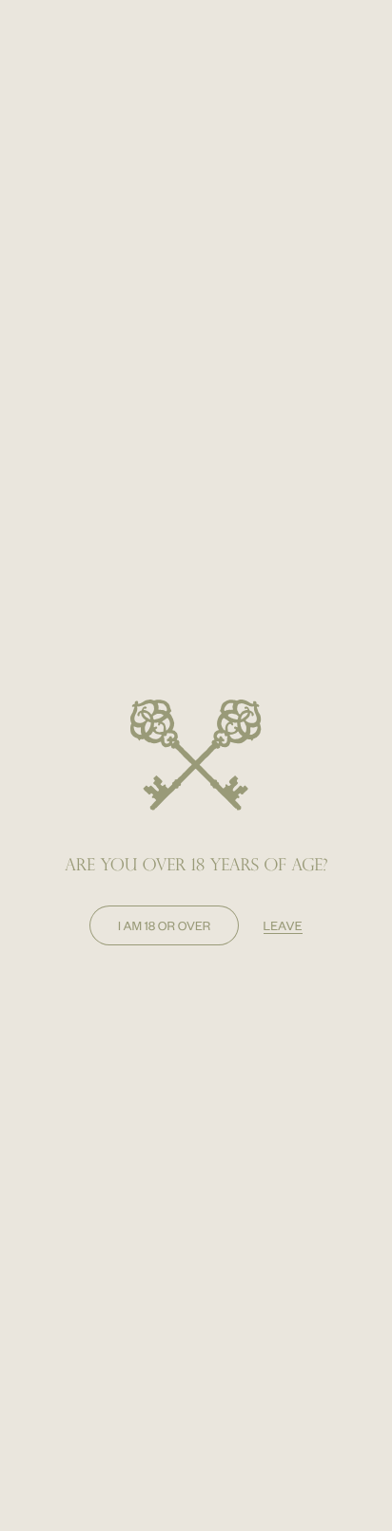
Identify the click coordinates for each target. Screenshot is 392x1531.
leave (283, 925)
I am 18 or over (164, 925)
